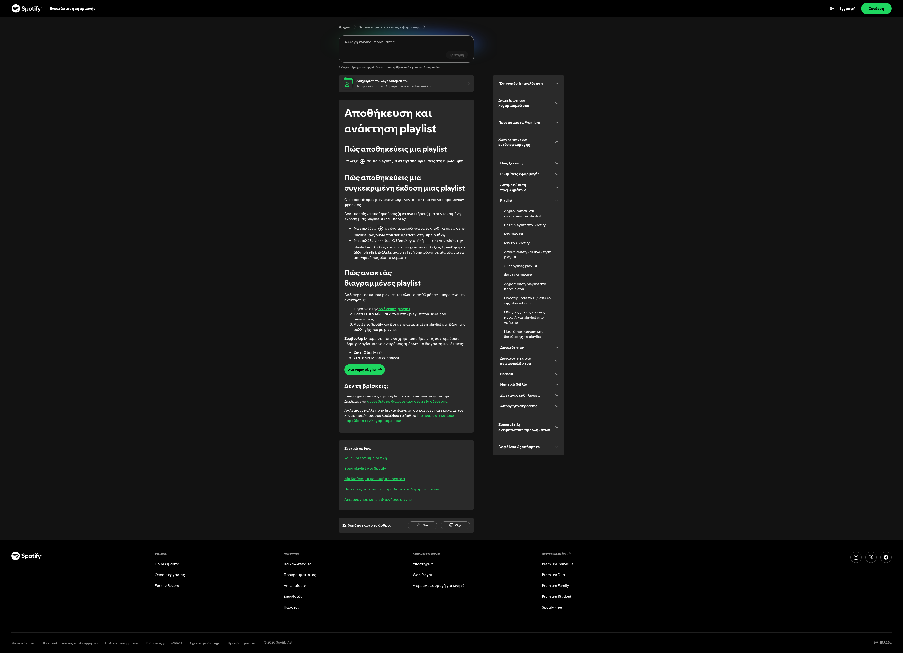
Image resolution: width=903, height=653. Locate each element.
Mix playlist (513, 233)
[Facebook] (886, 557)
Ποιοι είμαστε (167, 563)
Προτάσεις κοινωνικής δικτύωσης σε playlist (523, 334)
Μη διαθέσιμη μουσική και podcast (374, 478)
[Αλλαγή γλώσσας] (832, 8)
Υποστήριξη (423, 563)
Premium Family (555, 585)
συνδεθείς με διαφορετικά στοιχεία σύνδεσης (407, 401)
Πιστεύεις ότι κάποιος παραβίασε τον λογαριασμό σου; (399, 418)
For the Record (167, 585)
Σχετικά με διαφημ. (205, 643)
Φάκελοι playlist (518, 274)
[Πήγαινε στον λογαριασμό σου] (466, 83)
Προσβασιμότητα (241, 643)
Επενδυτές (293, 596)
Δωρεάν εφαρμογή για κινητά (439, 585)
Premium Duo (553, 574)
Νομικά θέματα (23, 643)
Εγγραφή (847, 8)
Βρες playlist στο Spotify (365, 468)
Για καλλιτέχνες (297, 563)
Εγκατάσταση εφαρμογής (72, 8)
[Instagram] (856, 557)
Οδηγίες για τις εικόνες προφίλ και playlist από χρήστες (524, 317)
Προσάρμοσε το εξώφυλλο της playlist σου (527, 300)
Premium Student (556, 596)
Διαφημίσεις (295, 585)
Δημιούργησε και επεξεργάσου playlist (378, 499)
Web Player (422, 574)
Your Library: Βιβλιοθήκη (365, 458)
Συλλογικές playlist (520, 265)
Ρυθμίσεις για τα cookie (164, 643)
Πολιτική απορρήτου (121, 643)
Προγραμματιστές (300, 574)
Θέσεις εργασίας (170, 574)
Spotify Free (552, 607)
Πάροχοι (291, 607)
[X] (871, 557)
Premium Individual (558, 563)
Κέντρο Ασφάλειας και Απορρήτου (70, 643)
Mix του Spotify (517, 242)
